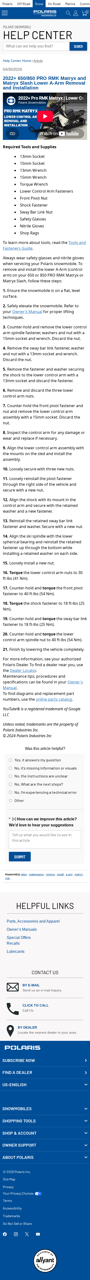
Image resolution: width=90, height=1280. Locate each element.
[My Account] (75, 13)
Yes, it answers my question (37, 760)
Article (38, 61)
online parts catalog (54, 699)
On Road (54, 4)
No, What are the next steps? (38, 784)
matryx (79, 874)
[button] (45, 988)
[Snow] (45, 13)
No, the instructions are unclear (41, 776)
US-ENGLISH (14, 1084)
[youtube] (38, 1235)
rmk (7, 878)
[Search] (68, 13)
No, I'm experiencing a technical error (45, 792)
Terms (7, 1200)
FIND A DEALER (17, 1072)
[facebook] (5, 1235)
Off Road (23, 4)
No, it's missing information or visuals (45, 768)
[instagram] (16, 1235)
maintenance (36, 874)
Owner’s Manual (27, 311)
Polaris (7, 4)
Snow (39, 4)
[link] (45, 1109)
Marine (70, 4)
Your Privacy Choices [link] (18, 1193)
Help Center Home (17, 61)
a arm (69, 874)
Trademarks (11, 1216)
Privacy (8, 1187)
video (24, 874)
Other (19, 800)
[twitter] (27, 1235)
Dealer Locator (23, 670)
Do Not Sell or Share (17, 1223)
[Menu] (4, 13)
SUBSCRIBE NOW (18, 1060)
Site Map (9, 1179)
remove (50, 874)
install (60, 874)
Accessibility (12, 1208)
